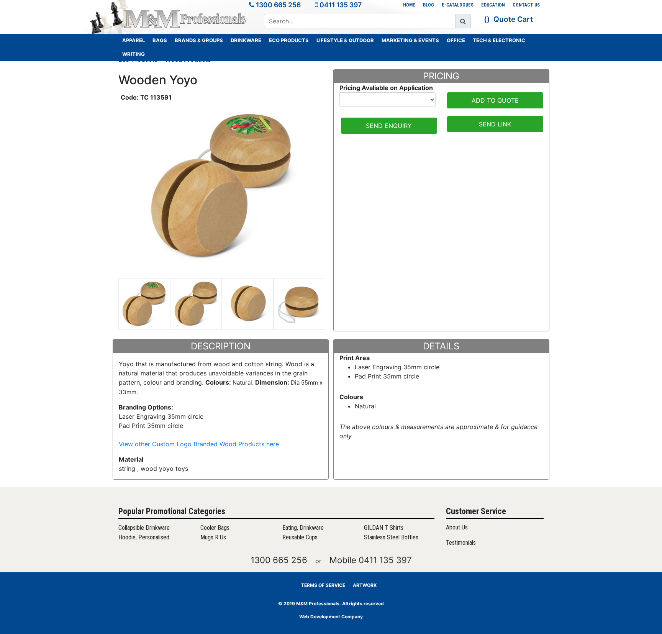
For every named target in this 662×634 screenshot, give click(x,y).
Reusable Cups (300, 537)
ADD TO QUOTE (495, 100)
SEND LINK (495, 124)
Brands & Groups (199, 40)
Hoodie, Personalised (143, 537)
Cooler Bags (214, 527)
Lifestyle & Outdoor (345, 40)
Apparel (133, 40)
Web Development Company (331, 616)
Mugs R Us (213, 537)
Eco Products (289, 40)
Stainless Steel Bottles (391, 537)
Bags (159, 40)
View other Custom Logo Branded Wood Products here (199, 444)
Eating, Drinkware (303, 527)
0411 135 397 (341, 5)
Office (456, 40)
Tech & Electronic (499, 40)
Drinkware (246, 40)
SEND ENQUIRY (389, 125)
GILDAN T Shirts (383, 527)
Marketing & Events (410, 40)
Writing (133, 54)
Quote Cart (513, 19)
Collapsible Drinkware (144, 527)
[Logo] (185, 19)
